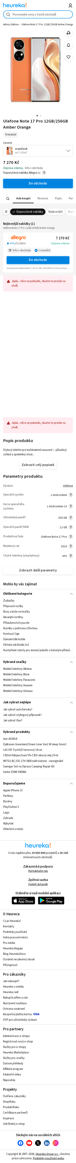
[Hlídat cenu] (68, 45)
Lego (6, 813)
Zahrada (8, 818)
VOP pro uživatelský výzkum (20, 1020)
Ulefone (68, 486)
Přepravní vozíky (13, 606)
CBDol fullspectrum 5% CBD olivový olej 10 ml (30, 756)
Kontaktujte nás (38, 871)
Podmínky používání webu (48, 1158)
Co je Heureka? (12, 921)
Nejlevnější (55, 212)
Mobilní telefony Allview (17, 669)
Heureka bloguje (13, 948)
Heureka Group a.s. (46, 1154)
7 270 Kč (62, 238)
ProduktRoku (11, 1107)
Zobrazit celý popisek (38, 465)
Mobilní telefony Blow (16, 674)
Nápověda (9, 1080)
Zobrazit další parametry (38, 570)
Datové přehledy (13, 1063)
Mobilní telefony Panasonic (19, 680)
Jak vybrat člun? (12, 720)
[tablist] (38, 198)
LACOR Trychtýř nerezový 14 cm (22, 750)
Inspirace (8, 1118)
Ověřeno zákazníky (14, 1096)
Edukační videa (12, 1074)
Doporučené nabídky (29, 212)
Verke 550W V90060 (14, 772)
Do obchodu (38, 260)
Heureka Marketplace (16, 1052)
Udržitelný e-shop (14, 1124)
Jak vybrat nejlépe (17, 702)
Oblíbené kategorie (17, 593)
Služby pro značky (14, 1058)
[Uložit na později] (68, 57)
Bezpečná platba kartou (17, 1014)
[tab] (23, 198)
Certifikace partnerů (15, 1113)
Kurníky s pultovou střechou (20, 628)
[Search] (7, 198)
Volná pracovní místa (15, 937)
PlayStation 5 (11, 807)
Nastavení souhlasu (15, 1003)
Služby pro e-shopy (14, 1047)
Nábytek (8, 824)
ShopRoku (9, 1102)
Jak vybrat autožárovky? (17, 709)
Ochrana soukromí (14, 1009)
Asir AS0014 (10, 739)
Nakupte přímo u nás (15, 998)
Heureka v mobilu (13, 987)
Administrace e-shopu (16, 1036)
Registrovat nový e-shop (18, 1042)
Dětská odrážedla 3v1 (16, 645)
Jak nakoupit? (11, 981)
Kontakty (8, 926)
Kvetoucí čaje (11, 634)
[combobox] (38, 14)
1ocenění (44, 250)
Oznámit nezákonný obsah (19, 959)
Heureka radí (10, 992)
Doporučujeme (14, 783)
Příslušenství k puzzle (16, 623)
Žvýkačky (8, 601)
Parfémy (8, 796)
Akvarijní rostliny (13, 617)
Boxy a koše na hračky (16, 612)
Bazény (7, 802)
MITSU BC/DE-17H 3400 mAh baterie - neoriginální (33, 761)
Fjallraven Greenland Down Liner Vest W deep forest (34, 744)
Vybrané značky (14, 662)
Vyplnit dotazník (38, 884)
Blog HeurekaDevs (14, 954)
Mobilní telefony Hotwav (18, 691)
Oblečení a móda (13, 829)
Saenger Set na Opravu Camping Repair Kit (29, 766)
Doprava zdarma (60, 243)
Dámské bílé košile (14, 639)
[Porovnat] (68, 33)
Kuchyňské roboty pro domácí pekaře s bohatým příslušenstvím (38, 650)
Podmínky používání (15, 932)
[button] (23, 198)
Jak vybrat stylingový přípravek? (22, 715)
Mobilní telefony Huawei (17, 685)
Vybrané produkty (16, 732)
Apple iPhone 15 (13, 790)
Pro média (9, 943)
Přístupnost (10, 965)
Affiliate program (13, 1069)
